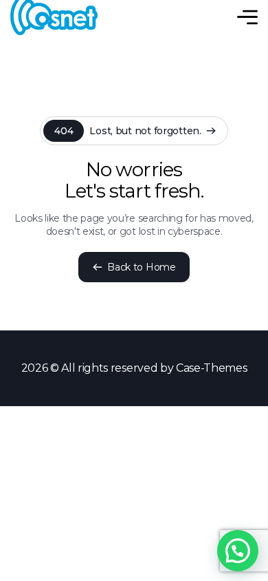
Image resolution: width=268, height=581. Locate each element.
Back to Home (141, 267)
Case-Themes (211, 367)
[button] (237, 550)
